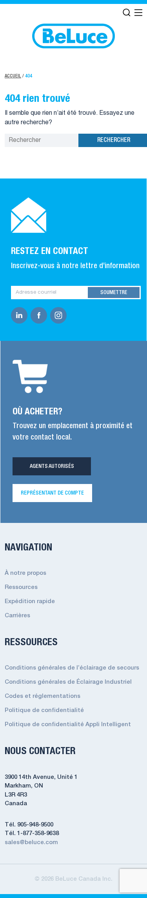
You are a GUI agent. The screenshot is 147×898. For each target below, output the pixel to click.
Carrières (17, 615)
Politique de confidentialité (44, 710)
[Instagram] (60, 315)
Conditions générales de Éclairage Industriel (68, 682)
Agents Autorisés (52, 466)
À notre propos (25, 573)
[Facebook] (40, 315)
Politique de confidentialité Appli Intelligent (68, 724)
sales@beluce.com (31, 842)
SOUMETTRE (113, 292)
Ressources (21, 587)
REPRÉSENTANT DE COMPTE (52, 493)
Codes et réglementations (42, 696)
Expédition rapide (30, 601)
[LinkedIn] (21, 315)
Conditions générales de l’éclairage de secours (72, 668)
